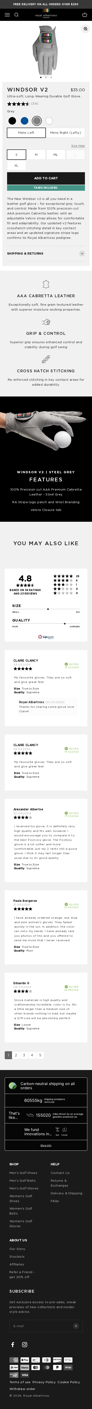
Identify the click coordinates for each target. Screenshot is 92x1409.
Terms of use (20, 1382)
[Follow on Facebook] (12, 1344)
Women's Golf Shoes (20, 1198)
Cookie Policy (69, 1382)
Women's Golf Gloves (20, 1223)
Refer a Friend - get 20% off (22, 1274)
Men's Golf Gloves (24, 1188)
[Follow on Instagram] (24, 1344)
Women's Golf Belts (20, 1211)
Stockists (17, 1256)
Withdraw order (22, 1389)
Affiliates (16, 1264)
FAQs (55, 1201)
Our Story (17, 1249)
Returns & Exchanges (59, 1183)
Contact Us (60, 1173)
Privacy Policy (44, 1382)
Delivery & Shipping (66, 1193)
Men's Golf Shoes (23, 1173)
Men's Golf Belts (22, 1180)
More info (46, 1145)
